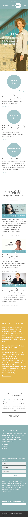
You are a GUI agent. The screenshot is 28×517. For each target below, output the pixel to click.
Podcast (7, 1)
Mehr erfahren (6, 376)
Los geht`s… (5, 106)
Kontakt (4, 448)
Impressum (5, 444)
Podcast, (15, 91)
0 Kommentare (5, 235)
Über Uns (19, 1)
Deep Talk (13, 1)
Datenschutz (5, 446)
